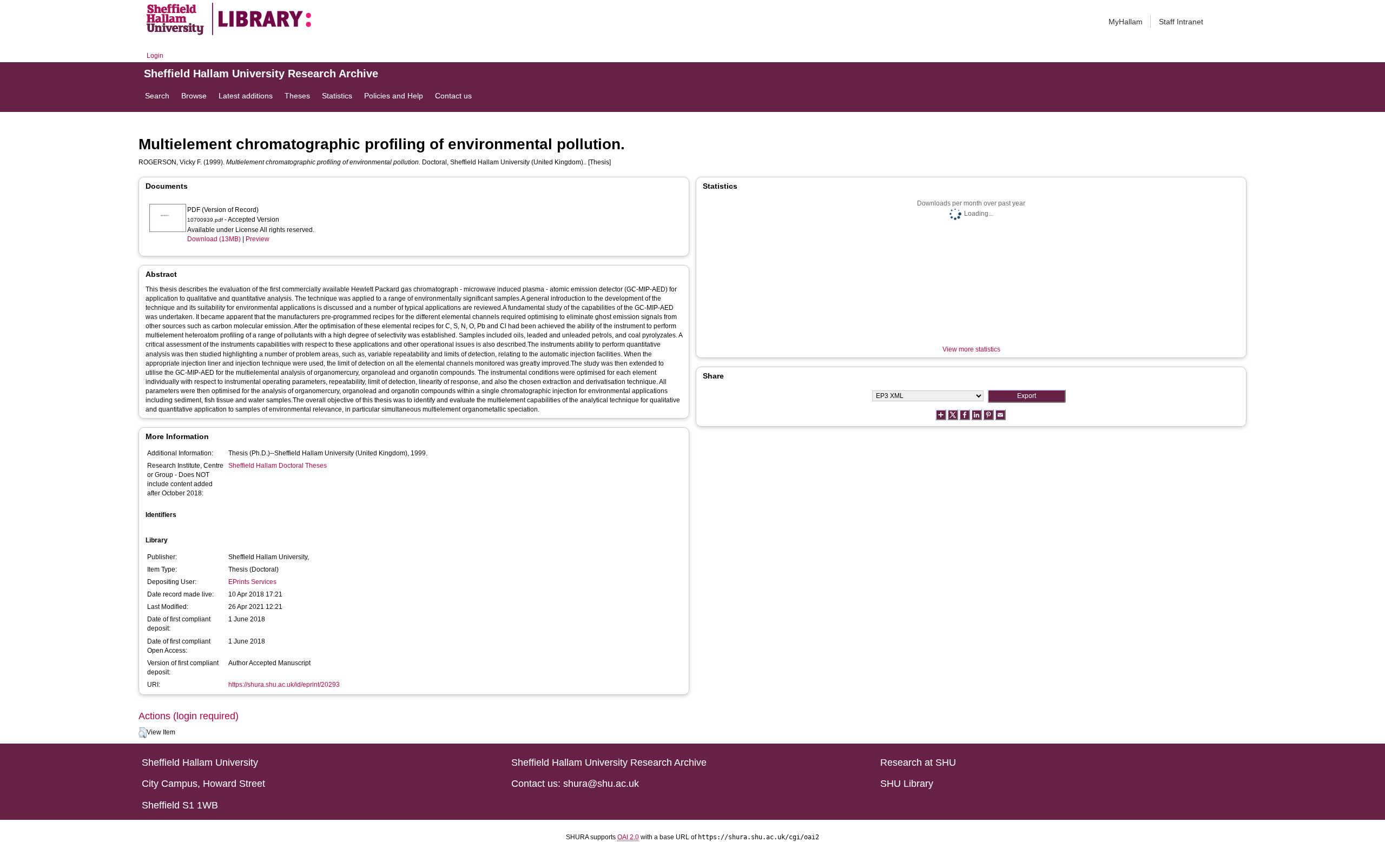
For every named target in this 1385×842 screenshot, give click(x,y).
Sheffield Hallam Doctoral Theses (277, 465)
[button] (142, 732)
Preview (257, 239)
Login (155, 55)
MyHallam (1126, 21)
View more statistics (971, 349)
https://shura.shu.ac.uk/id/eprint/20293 (284, 684)
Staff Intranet (1181, 21)
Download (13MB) (214, 239)
